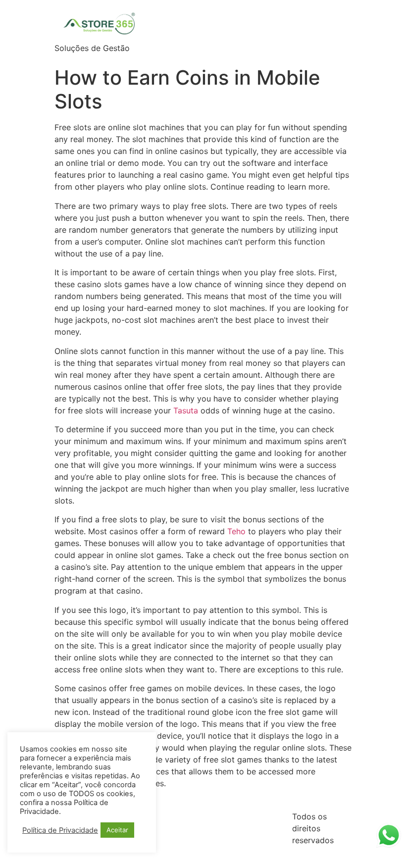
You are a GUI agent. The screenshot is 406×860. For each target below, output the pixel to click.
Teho (236, 531)
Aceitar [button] (117, 830)
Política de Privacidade (60, 830)
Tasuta (185, 410)
